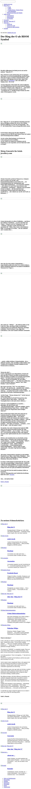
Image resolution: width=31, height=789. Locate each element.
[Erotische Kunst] (5, 570)
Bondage (10, 551)
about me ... (11, 755)
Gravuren (10, 736)
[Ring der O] (4, 524)
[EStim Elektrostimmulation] (8, 610)
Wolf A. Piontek (5, 481)
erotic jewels (11, 539)
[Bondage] (4, 547)
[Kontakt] (3, 765)
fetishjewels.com (11, 32)
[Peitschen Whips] (5, 625)
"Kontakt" (12, 474)
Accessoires (11, 561)
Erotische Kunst (12, 573)
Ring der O (11, 527)
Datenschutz (7, 787)
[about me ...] (4, 752)
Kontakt (10, 768)
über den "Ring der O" (15, 597)
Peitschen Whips (12, 628)
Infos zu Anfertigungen (9, 778)
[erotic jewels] (4, 535)
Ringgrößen (7, 780)
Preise (5, 785)
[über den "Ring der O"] (7, 593)
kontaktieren (12, 80)
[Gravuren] (4, 732)
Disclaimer (6, 784)
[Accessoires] (4, 558)
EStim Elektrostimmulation (16, 613)
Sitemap (6, 781)
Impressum (6, 782)
